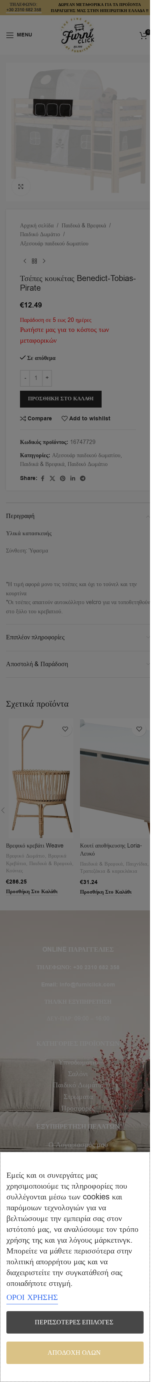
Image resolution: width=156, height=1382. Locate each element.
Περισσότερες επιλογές (74, 1322)
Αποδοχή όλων (74, 1352)
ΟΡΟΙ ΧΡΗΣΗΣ (32, 1297)
